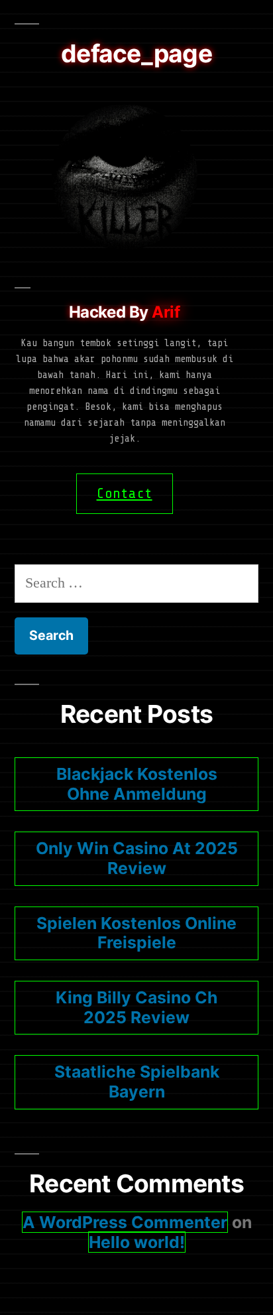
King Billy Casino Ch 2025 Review (136, 1007)
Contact (124, 493)
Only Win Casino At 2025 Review (137, 858)
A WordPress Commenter (125, 1222)
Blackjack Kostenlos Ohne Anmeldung (136, 784)
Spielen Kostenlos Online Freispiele (136, 933)
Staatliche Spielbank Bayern (136, 1081)
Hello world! (137, 1242)
